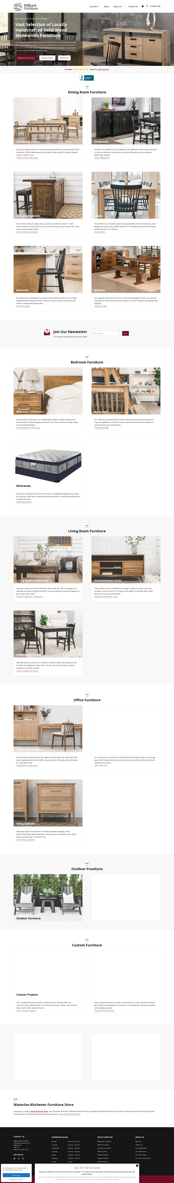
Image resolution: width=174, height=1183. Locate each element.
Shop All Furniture (26, 58)
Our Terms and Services (143, 1158)
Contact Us (133, 6)
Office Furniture (102, 1151)
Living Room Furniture (104, 1148)
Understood (16, 1175)
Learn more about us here (69, 1114)
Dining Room (47, 58)
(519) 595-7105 (23, 1149)
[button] (148, 5)
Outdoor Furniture (103, 1158)
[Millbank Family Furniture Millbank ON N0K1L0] (24, 7)
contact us (138, 1145)
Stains (106, 6)
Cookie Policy (13, 1179)
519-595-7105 (155, 6)
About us (138, 1141)
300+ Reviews (103, 69)
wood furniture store (39, 1111)
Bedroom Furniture (103, 1145)
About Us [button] (117, 6)
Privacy (20, 1179)
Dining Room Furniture (104, 1141)
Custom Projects (102, 1161)
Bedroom (64, 58)
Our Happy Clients (141, 1148)
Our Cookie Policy (140, 1151)
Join (125, 333)
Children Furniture (102, 1155)
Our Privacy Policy (141, 1155)
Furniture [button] (94, 6)
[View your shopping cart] (143, 5)
